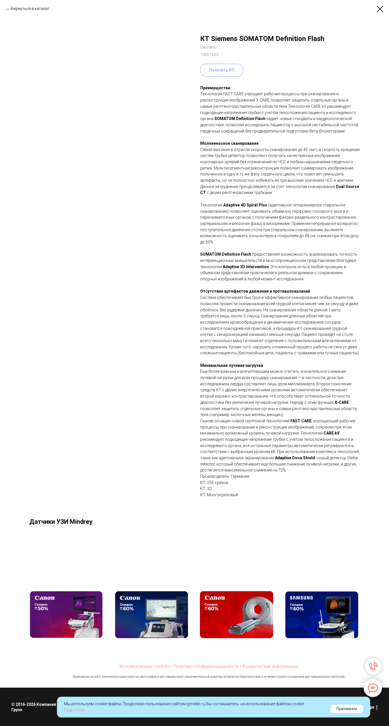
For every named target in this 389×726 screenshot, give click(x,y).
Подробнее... (75, 710)
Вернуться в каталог (30, 8)
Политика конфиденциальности (206, 666)
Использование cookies (145, 666)
